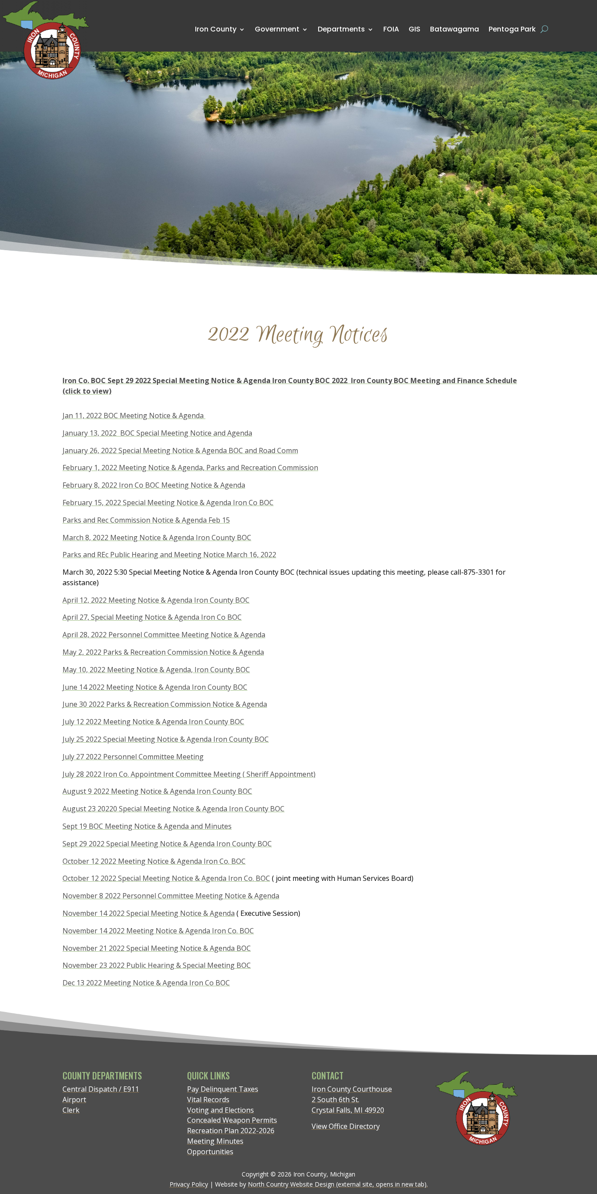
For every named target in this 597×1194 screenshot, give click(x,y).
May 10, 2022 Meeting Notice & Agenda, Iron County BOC (156, 669)
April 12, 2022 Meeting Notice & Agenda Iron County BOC (156, 600)
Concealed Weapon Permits (232, 1120)
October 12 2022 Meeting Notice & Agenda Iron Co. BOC (154, 861)
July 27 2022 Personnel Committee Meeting (133, 756)
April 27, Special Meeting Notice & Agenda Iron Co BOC (152, 617)
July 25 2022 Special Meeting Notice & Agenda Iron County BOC (165, 739)
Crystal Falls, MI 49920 (348, 1110)
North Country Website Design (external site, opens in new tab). (338, 1184)
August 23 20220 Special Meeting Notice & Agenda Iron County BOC (173, 808)
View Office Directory (346, 1126)
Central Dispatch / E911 (100, 1089)
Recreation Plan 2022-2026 (230, 1130)
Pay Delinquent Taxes (222, 1089)
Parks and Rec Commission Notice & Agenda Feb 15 (146, 520)
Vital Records (208, 1099)
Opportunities (210, 1151)
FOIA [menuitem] (391, 29)
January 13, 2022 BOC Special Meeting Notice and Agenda (157, 433)
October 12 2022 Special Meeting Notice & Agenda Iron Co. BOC (166, 878)
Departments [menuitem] (341, 29)
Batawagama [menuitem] (454, 29)
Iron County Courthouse (352, 1089)
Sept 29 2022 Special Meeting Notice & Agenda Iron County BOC (167, 843)
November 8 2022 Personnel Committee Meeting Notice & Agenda (170, 896)
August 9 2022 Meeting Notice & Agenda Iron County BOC (157, 791)
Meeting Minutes (215, 1141)
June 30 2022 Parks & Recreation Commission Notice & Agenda (164, 704)
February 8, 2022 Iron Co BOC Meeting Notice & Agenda (153, 485)
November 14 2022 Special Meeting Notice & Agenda (148, 913)
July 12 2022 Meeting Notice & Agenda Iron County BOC (153, 721)
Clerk (71, 1110)
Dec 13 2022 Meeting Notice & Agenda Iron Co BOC (146, 983)
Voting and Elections (220, 1110)
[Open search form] (544, 29)
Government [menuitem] (277, 29)
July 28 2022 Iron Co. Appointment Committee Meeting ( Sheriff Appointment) (189, 774)
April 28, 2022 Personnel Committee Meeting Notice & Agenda (163, 634)
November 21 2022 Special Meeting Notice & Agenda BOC (156, 948)
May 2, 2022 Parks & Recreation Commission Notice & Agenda (163, 652)
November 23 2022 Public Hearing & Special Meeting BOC (156, 965)
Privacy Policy (189, 1184)
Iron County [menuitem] (215, 29)
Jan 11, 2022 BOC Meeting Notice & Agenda (133, 415)
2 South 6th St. (335, 1099)
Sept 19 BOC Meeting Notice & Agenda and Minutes (147, 826)
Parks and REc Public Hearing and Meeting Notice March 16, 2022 (169, 554)
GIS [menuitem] (414, 29)
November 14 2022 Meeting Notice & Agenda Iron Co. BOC (158, 931)
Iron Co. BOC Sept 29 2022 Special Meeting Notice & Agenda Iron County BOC (197, 380)
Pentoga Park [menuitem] (512, 29)
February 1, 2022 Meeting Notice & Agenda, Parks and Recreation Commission (190, 467)
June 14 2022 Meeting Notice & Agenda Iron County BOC (154, 687)
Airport (74, 1099)
